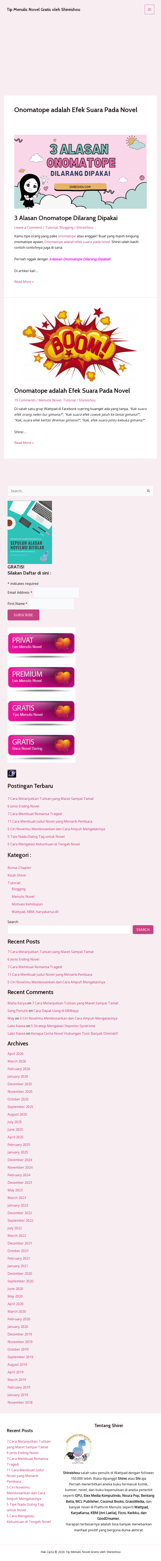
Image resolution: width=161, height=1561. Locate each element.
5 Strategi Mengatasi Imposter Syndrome (63, 1026)
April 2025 (15, 1137)
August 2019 (17, 1364)
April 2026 (15, 1053)
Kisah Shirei (17, 875)
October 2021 (18, 1250)
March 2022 (17, 1235)
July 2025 (15, 1122)
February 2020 (19, 1319)
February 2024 (19, 1175)
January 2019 (18, 1395)
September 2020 (20, 1281)
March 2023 (17, 1197)
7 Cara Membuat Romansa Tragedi (35, 813)
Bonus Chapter (19, 867)
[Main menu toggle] (149, 9)
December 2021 (20, 1243)
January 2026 (18, 1076)
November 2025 (20, 1091)
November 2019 (20, 1341)
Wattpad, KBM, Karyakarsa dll (35, 911)
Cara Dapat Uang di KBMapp (56, 1010)
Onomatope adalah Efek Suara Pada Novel (72, 390)
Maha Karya (17, 1003)
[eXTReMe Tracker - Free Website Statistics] (80, 774)
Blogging (66, 227)
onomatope (67, 236)
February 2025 (19, 1144)
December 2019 (20, 1334)
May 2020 (15, 1296)
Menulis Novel (50, 400)
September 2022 (20, 1220)
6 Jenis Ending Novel (23, 806)
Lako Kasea (16, 1026)
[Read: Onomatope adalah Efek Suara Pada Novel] (80, 344)
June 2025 (15, 1129)
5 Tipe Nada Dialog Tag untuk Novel (36, 836)
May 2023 (15, 1190)
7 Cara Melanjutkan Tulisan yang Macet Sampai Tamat (51, 798)
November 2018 (20, 1402)
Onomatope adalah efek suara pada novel (77, 241)
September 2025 (20, 1106)
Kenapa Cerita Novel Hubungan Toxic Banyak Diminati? (74, 1033)
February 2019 (19, 1387)
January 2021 (18, 1266)
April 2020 (15, 1304)
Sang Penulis (18, 1010)
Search (13, 921)
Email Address (20, 592)
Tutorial (51, 227)
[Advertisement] (80, 50)
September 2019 (20, 1357)
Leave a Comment (28, 227)
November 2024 (20, 1167)
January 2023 (18, 1205)
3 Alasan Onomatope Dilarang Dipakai (66, 218)
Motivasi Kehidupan (27, 904)
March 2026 (17, 1061)
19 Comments (25, 400)
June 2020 (15, 1288)
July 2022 (15, 1228)
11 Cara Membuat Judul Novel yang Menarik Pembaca (50, 821)
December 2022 (20, 1213)
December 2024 (20, 1159)
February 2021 (19, 1258)
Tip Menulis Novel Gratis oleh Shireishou (43, 9)
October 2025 (18, 1099)
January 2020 (18, 1326)
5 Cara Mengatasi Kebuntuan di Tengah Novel (44, 844)
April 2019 (15, 1372)
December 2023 (20, 1182)
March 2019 (17, 1379)
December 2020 (20, 1273)
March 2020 (17, 1311)
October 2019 (18, 1349)
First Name (17, 603)
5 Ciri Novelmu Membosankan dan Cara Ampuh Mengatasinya (56, 829)
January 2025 (18, 1152)
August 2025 (17, 1114)
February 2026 (19, 1069)
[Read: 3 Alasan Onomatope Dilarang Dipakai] (80, 171)
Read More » (24, 281)
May (11, 1018)
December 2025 (20, 1084)
